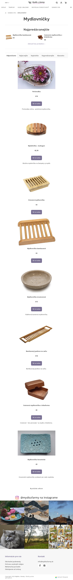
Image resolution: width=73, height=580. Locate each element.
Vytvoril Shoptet (62, 577)
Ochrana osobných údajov (14, 564)
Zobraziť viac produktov (36, 44)
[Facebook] (40, 566)
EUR (6, 2)
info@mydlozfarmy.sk (45, 562)
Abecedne (60, 56)
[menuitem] (3, 7)
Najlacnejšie (23, 56)
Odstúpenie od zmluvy (13, 569)
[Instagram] (44, 566)
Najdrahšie (35, 56)
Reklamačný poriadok (12, 567)
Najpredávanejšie (48, 56)
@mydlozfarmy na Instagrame (39, 497)
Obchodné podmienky (13, 562)
